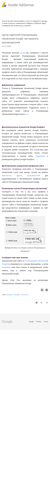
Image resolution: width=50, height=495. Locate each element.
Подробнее (41, 156)
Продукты (10, 295)
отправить (6, 267)
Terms (46, 321)
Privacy (39, 321)
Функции (17, 295)
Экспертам (24, 295)
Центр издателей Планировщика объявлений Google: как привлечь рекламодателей (20, 39)
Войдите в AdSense (33, 23)
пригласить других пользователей (21, 176)
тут (26, 114)
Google (31, 321)
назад (22, 53)
